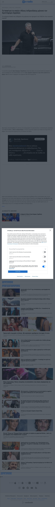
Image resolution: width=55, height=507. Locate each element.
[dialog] (27, 253)
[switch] (44, 252)
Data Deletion (20, 276)
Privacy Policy (35, 276)
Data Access (27, 276)
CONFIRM (17, 271)
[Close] (50, 230)
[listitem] (27, 249)
